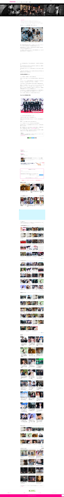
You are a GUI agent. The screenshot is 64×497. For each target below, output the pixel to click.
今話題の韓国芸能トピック (39, 180)
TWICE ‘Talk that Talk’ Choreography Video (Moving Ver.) (39, 457)
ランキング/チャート (32, 180)
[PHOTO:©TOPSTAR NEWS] (32, 339)
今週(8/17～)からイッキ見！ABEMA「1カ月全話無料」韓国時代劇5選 (32, 399)
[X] (28, 138)
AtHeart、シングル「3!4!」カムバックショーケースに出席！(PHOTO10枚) (24, 399)
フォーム (39, 485)
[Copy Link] (36, 138)
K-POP (28, 180)
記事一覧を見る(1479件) (23, 135)
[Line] (29, 138)
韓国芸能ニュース (24, 180)
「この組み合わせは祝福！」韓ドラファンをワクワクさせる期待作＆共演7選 (24, 421)
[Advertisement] (32, 57)
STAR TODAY (33, 128)
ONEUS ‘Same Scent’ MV (39, 465)
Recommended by (39, 258)
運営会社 (22, 486)
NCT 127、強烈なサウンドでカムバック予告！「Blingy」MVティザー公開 (32, 355)
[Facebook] (32, 138)
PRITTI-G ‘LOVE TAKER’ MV (31, 482)
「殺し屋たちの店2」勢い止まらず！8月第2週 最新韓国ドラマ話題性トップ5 (32, 410)
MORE (42, 448)
